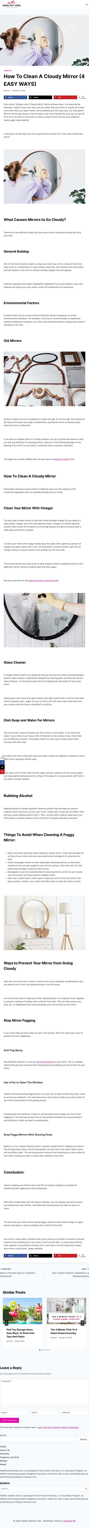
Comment (6, 1381)
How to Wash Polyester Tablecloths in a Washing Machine (70, 1272)
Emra (8, 90)
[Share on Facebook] (2, 762)
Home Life (8, 71)
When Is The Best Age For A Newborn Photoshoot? (17, 1272)
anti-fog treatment (44, 1062)
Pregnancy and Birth (9, 1457)
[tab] (39, 1350)
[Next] (82, 1323)
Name (4, 1412)
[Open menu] (87, 4)
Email (35, 1412)
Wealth (3, 1464)
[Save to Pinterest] (2, 771)
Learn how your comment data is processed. (58, 1427)
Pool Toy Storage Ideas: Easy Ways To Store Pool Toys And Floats (20, 1333)
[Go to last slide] (6, 1323)
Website (66, 1412)
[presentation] (22, 1311)
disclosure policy (61, 459)
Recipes (3, 1461)
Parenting (4, 1454)
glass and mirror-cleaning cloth (43, 580)
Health (3, 1446)
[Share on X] (2, 767)
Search (3, 1435)
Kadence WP (70, 1521)
